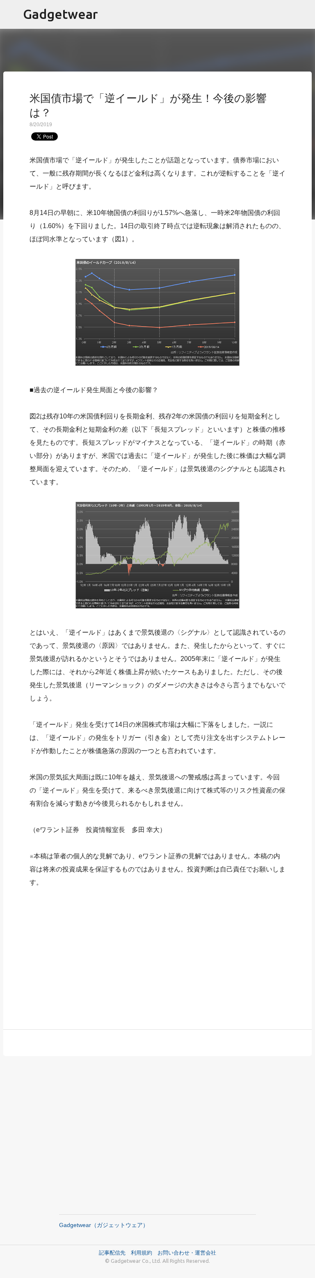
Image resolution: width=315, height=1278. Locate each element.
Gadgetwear (60, 14)
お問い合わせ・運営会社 (187, 1252)
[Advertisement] (157, 953)
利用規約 (144, 1252)
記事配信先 (112, 1252)
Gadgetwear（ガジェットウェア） (103, 1225)
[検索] (303, 14)
